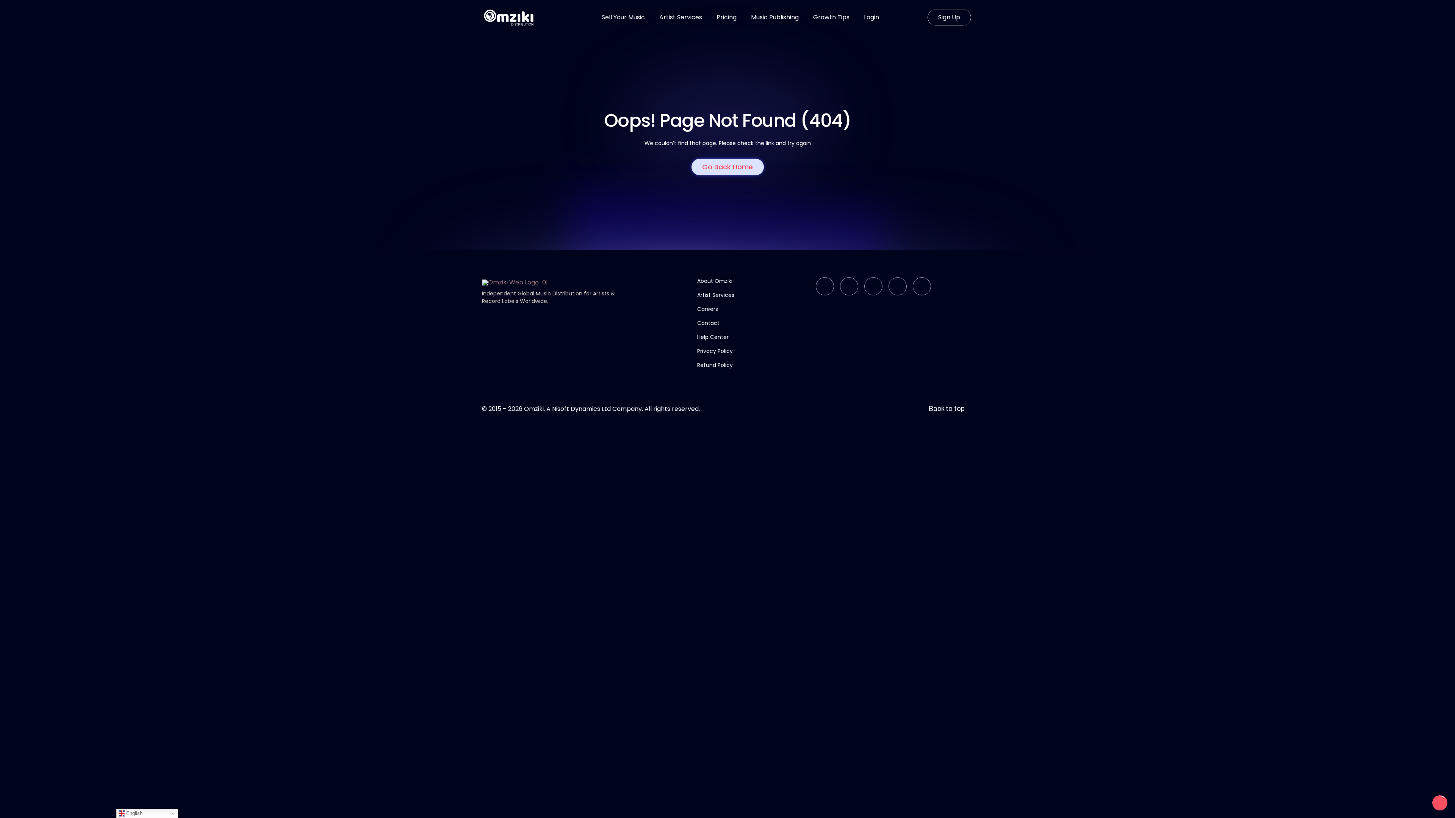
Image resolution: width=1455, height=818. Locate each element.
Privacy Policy (715, 351)
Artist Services (715, 295)
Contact (708, 323)
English (133, 813)
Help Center (713, 337)
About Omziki (714, 281)
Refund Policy (715, 365)
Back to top (946, 408)
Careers (707, 309)
